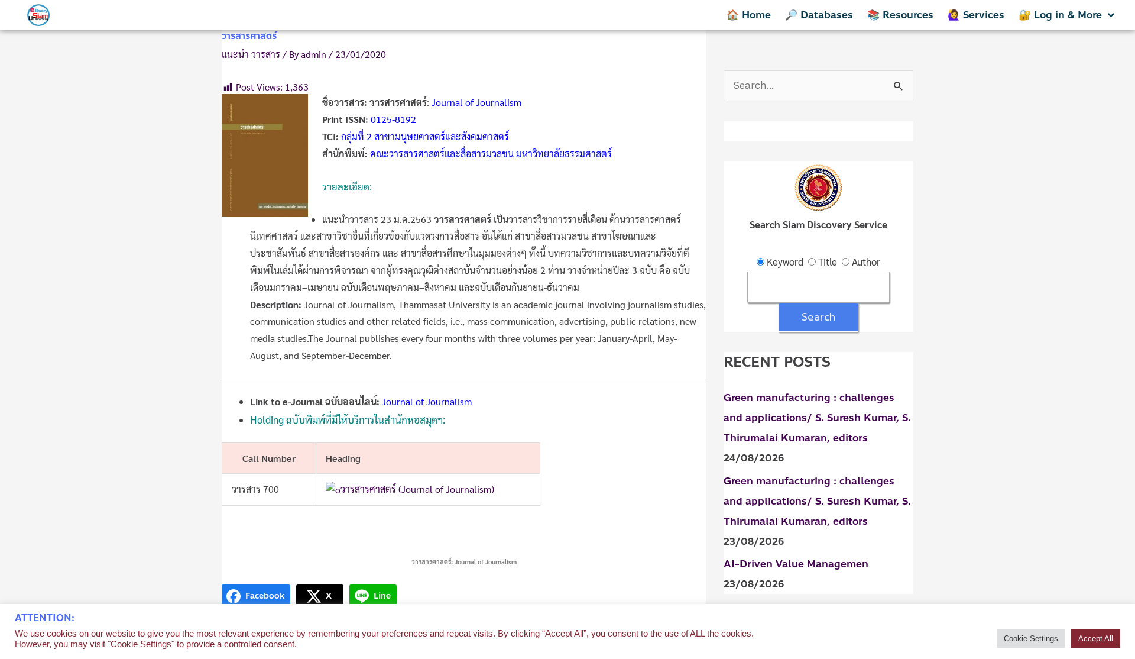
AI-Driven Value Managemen (796, 563)
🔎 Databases (819, 14)
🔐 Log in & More (1060, 14)
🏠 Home (749, 14)
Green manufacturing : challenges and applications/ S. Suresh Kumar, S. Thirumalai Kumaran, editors (817, 417)
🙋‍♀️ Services (976, 14)
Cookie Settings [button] (1031, 638)
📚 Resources (900, 14)
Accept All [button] (1095, 638)
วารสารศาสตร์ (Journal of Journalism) (417, 489)
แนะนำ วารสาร (251, 54)
